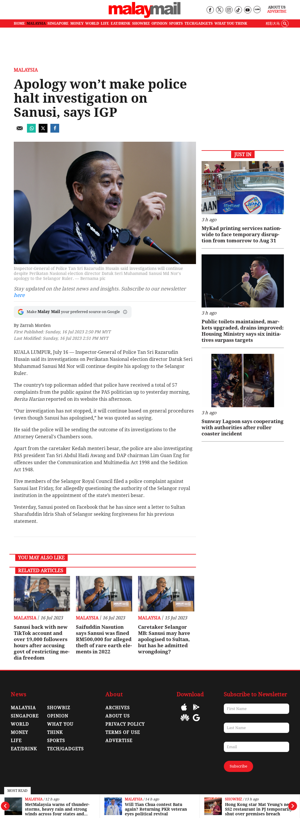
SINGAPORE (58, 23)
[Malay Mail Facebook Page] (210, 10)
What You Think (230, 23)
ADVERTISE (118, 740)
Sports (56, 740)
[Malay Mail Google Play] (196, 711)
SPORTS (176, 23)
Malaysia (33, 799)
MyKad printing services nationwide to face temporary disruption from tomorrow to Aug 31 (241, 234)
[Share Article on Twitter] (43, 131)
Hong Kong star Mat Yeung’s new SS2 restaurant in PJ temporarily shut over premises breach (258, 809)
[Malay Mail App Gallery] (184, 722)
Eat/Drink (24, 748)
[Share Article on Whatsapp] (31, 131)
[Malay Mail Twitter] (219, 10)
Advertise (276, 11)
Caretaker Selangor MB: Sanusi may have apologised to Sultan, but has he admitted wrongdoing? (164, 639)
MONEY (76, 23)
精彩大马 (273, 23)
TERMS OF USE (122, 732)
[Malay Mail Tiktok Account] (238, 10)
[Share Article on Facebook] (54, 131)
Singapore (25, 716)
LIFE (105, 23)
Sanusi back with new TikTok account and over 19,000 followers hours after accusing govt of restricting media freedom (41, 642)
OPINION (159, 23)
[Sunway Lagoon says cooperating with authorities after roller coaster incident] (243, 380)
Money (19, 732)
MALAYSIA (36, 23)
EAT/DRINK (120, 23)
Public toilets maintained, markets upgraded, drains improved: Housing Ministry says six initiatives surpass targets (243, 331)
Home (19, 23)
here (19, 295)
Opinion (57, 716)
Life (16, 740)
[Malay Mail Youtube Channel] (247, 10)
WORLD (92, 23)
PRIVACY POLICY (125, 724)
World (20, 724)
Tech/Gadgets (65, 748)
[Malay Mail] (144, 16)
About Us (277, 7)
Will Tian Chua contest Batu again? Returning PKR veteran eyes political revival (156, 809)
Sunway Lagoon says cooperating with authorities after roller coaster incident (243, 427)
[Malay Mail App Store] (184, 711)
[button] (125, 312)
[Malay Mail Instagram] (228, 10)
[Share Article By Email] (19, 131)
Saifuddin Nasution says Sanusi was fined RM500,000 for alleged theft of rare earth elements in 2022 (104, 639)
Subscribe (238, 766)
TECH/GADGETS (199, 23)
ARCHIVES (117, 707)
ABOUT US (117, 716)
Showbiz (233, 799)
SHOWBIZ (141, 23)
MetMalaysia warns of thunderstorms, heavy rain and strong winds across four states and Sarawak (57, 809)
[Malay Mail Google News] (196, 722)
